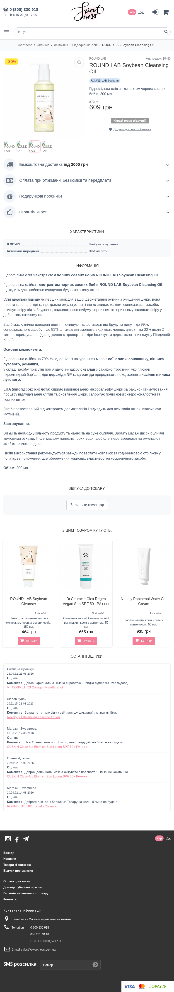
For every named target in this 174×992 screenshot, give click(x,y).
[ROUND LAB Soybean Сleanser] (28, 566)
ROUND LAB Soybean (105, 80)
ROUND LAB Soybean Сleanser (28, 601)
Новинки (9, 858)
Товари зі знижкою (17, 864)
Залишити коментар (87, 505)
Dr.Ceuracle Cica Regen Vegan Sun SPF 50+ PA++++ (86, 601)
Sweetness (25, 45)
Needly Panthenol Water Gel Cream (144, 601)
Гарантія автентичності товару (25, 893)
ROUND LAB (97, 58)
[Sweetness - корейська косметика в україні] (87, 11)
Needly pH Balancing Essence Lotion (33, 717)
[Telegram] (26, 838)
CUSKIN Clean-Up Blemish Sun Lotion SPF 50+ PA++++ (47, 746)
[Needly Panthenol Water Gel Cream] (143, 566)
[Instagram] (8, 840)
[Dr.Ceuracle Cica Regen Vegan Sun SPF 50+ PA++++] (86, 566)
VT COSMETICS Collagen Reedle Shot (35, 687)
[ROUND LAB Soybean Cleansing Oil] (9, 146)
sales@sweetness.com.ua (38, 949)
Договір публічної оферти (22, 887)
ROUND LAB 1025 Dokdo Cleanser (32, 806)
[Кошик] (165, 12)
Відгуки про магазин (18, 870)
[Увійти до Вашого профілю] (155, 12)
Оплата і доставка (16, 881)
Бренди (8, 852)
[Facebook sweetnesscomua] (17, 840)
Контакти (10, 899)
